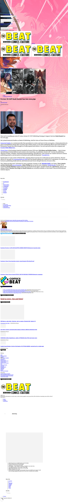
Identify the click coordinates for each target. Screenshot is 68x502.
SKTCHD (2, 368)
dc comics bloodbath (7, 205)
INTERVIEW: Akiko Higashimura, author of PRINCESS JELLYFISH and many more (19, 338)
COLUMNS (5, 64)
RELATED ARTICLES (6, 233)
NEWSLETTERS (6, 66)
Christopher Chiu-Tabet (5, 323)
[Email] (26, 107)
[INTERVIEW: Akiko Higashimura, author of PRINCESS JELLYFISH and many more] (3, 335)
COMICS (4, 58)
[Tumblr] (31, 107)
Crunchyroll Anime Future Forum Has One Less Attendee (14, 290)
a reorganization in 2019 (20, 159)
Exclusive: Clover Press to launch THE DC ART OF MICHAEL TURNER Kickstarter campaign (21, 274)
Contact (4, 400)
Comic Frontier (6, 357)
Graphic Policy (3, 361)
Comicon (2, 356)
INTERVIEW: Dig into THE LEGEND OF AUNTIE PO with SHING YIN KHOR (19, 221)
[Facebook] (3, 107)
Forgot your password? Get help (7, 23)
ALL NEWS (5, 65)
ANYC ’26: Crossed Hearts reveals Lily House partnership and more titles (17, 291)
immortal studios (6, 207)
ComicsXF (2, 358)
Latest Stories (8, 286)
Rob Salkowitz (3, 366)
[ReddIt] (22, 107)
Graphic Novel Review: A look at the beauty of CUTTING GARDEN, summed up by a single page (22, 346)
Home (2, 68)
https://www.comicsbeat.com (6, 229)
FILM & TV (5, 59)
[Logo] (16, 56)
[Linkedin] (17, 107)
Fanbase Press (3, 359)
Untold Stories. (51, 165)
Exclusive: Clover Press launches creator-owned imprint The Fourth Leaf (17, 261)
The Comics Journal (4, 370)
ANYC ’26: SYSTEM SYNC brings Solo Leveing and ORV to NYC (15, 289)
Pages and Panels (4, 364)
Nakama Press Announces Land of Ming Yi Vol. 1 (12, 292)
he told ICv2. (46, 155)
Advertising (5, 401)
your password (15, 21)
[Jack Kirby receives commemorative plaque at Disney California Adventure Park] (3, 327)
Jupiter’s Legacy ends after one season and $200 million (17, 220)
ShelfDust (2, 367)
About (4, 399)
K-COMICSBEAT (6, 61)
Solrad (2, 369)
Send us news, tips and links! (12, 299)
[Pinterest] (12, 107)
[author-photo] (4, 227)
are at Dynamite (17, 165)
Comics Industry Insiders (5, 373)
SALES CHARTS (6, 62)
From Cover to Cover (4, 360)
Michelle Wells (46, 163)
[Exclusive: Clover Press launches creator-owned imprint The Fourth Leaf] (8, 259)
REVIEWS (5, 63)
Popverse (2, 365)
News (4, 68)
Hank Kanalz (5, 206)
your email (15, 27)
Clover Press (4, 150)
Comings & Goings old (9, 68)
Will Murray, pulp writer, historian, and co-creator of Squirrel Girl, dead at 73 (18, 321)
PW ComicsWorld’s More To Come (7, 374)
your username (16, 19)
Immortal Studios (6, 143)
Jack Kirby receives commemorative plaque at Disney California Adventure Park (19, 329)
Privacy (2, 24)
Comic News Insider (4, 376)
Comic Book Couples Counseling (7, 375)
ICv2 (1, 363)
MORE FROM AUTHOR (19, 233)
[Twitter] (7, 107)
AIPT (1, 354)
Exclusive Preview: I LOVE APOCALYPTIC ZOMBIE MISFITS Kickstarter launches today (20, 247)
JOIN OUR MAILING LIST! (8, 14)
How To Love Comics (5, 362)
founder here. (8, 147)
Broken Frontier (4, 355)
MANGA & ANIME (6, 60)
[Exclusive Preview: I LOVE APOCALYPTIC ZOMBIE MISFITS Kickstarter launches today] (8, 245)
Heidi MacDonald (4, 102)
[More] (36, 107)
